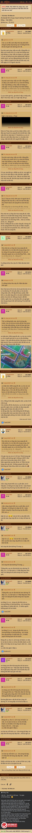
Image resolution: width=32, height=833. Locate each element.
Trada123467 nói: (8, 245)
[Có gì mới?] (26, 2)
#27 (30, 269)
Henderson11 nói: (8, 503)
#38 (30, 675)
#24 (30, 143)
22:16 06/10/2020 (6, 28)
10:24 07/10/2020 (6, 233)
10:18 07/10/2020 (6, 184)
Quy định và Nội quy (12, 795)
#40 (30, 739)
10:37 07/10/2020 (6, 269)
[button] (1, 2)
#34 (30, 550)
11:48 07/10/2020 (6, 307)
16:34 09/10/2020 (6, 655)
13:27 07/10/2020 (6, 426)
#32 (30, 491)
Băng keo (5, 22)
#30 (30, 426)
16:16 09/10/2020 (6, 578)
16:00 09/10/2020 (6, 524)
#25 (30, 184)
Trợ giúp (21, 795)
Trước (9, 25)
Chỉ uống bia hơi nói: (9, 77)
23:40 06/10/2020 (6, 66)
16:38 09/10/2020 (6, 705)
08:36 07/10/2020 (6, 143)
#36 (30, 616)
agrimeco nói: (7, 40)
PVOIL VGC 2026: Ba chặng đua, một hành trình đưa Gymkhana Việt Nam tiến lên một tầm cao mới (15, 8)
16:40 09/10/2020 (6, 739)
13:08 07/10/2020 (6, 371)
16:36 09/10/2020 (6, 675)
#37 (30, 655)
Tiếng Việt (5, 792)
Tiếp (23, 25)
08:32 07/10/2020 (6, 101)
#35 (30, 578)
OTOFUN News (5, 797)
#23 (30, 101)
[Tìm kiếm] (30, 2)
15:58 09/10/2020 (6, 491)
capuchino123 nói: (8, 687)
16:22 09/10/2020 (6, 616)
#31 (30, 474)
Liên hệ (3, 795)
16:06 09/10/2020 (6, 550)
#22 (30, 66)
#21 (30, 28)
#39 (30, 705)
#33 (30, 524)
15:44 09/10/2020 (6, 474)
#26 (30, 233)
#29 (30, 371)
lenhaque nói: (7, 280)
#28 (30, 307)
